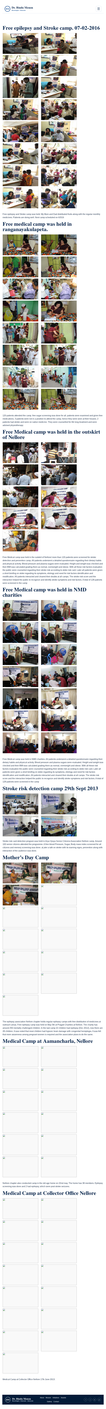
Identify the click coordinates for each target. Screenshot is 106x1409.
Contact (56, 1402)
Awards (63, 1398)
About (42, 1398)
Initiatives (56, 1398)
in (94, 1399)
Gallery (49, 1402)
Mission (48, 1398)
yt (99, 1399)
